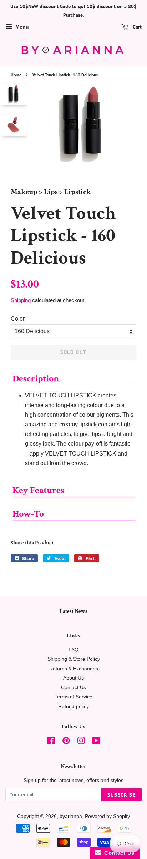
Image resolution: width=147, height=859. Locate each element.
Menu (21, 27)
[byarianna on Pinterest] (66, 742)
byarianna (71, 816)
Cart (136, 27)
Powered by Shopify (107, 816)
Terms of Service (73, 697)
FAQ (73, 649)
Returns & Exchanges (73, 668)
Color (18, 319)
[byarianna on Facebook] (51, 742)
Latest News (73, 611)
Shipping (21, 300)
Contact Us (73, 687)
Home (16, 74)
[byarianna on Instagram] (81, 742)
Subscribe (121, 795)
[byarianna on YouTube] (96, 742)
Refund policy (73, 706)
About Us (73, 678)
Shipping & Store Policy (73, 659)
